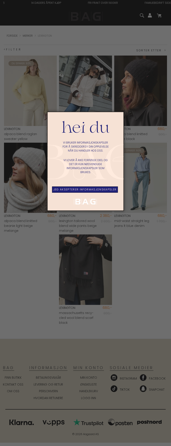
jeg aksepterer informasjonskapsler (85, 189)
